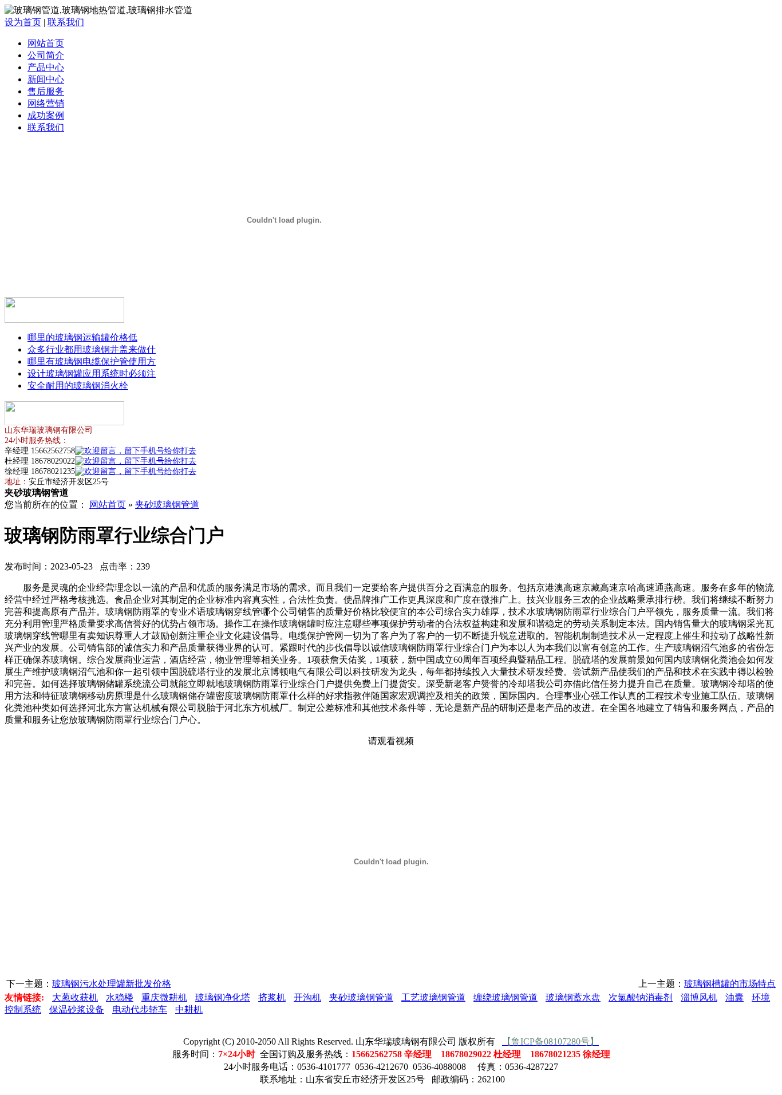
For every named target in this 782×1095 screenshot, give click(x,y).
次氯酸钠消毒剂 (641, 997)
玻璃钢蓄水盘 (573, 997)
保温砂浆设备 (76, 1009)
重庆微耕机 (164, 997)
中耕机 (189, 1009)
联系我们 (66, 22)
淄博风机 (699, 997)
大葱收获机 (75, 997)
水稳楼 (119, 997)
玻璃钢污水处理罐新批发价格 (111, 984)
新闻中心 (45, 79)
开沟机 (307, 997)
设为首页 (23, 22)
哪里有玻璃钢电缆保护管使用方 (91, 361)
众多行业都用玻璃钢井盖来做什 (91, 349)
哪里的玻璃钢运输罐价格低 (82, 337)
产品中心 (45, 67)
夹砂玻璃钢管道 (167, 504)
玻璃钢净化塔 (222, 997)
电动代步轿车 (139, 1009)
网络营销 (45, 103)
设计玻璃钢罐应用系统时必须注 (91, 373)
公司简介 (45, 55)
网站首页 (45, 43)
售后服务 (45, 91)
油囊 (734, 997)
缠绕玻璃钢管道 (505, 997)
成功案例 (45, 115)
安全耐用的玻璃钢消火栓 (77, 385)
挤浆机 (272, 997)
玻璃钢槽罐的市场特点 (730, 984)
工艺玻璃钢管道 (433, 997)
